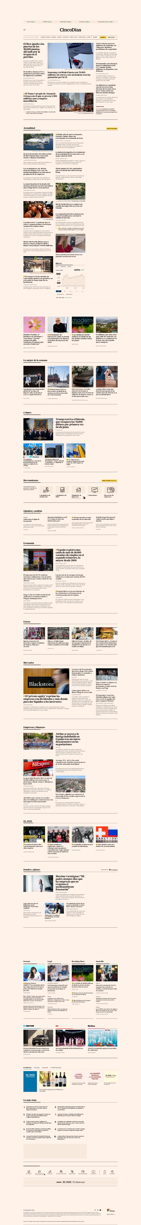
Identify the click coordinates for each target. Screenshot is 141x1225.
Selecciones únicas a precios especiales (93, 1083)
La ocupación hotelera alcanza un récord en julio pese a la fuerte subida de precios (70, 216)
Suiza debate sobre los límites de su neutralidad (105, 845)
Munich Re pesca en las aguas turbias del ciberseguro (81, 1001)
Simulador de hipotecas (76, 496)
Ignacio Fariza (59, 140)
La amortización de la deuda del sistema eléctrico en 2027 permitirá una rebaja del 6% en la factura (38, 186)
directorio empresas (82, 1173)
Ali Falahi (65, 140)
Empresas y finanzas (45, 37)
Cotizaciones (66, 37)
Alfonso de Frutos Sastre (102, 993)
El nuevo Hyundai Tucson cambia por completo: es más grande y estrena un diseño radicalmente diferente (36, 1050)
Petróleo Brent (63, 21)
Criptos (27, 412)
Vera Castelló (26, 910)
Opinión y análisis (32, 511)
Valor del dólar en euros (103, 21)
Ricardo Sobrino (27, 78)
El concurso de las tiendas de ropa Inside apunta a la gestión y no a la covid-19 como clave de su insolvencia (38, 279)
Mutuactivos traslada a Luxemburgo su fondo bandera (52, 917)
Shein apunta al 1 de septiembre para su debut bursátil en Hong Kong (69, 170)
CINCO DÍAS (25, 529)
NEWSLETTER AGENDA (112, 128)
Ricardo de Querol (76, 850)
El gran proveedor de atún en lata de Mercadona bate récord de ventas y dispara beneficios (37, 156)
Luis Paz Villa (51, 648)
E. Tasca (57, 430)
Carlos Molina (59, 220)
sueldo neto (50, 1173)
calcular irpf (29, 1173)
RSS (71, 1221)
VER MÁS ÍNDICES (69, 294)
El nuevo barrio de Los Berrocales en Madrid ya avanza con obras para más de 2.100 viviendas (58, 392)
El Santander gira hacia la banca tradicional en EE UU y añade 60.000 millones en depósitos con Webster (106, 67)
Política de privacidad (55, 1221)
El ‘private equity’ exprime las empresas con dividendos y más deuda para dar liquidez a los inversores (45, 699)
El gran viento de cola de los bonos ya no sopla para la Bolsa (82, 993)
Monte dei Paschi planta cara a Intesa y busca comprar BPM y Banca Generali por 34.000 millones (38, 243)
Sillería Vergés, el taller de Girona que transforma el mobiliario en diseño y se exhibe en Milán (82, 644)
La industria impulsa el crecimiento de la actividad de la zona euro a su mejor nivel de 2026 (70, 154)
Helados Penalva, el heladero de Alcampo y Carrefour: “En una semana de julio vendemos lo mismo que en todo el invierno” (33, 339)
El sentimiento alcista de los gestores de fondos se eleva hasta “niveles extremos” (75, 905)
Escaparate (45, 1067)
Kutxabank (113, 869)
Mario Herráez (26, 1054)
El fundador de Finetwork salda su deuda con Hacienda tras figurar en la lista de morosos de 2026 (58, 338)
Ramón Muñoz (51, 346)
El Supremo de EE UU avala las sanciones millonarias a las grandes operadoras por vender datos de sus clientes (37, 578)
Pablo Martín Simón (100, 73)
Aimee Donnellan (76, 1004)
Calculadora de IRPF (61, 496)
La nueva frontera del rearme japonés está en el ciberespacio (33, 846)
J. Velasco (50, 1014)
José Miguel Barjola (52, 1003)
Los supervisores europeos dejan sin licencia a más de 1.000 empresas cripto (75, 462)
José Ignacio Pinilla (60, 1052)
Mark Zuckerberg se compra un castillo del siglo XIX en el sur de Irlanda (69, 206)
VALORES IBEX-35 (60, 294)
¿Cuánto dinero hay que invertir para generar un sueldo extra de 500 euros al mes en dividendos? (106, 392)
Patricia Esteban (51, 993)
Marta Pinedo (75, 650)
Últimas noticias (82, 37)
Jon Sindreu (74, 996)
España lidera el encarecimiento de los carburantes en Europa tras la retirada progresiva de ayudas (70, 593)
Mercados (53, 37)
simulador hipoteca (39, 1173)
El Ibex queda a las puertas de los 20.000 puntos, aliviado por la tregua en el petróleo (33, 50)
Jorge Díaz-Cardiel (52, 530)
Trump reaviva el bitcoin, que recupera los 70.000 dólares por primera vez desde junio (70, 423)
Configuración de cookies (45, 1221)
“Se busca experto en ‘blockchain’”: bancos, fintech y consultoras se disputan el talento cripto (54, 462)
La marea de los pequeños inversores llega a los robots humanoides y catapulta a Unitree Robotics (82, 672)
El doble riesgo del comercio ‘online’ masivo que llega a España (105, 519)
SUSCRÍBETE (103, 37)
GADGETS (98, 1007)
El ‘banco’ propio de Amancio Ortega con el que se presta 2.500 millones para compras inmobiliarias (40, 97)
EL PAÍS (94, 37)
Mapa (68, 1221)
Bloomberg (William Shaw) (78, 400)
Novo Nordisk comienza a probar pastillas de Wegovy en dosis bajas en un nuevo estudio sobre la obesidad (38, 1130)
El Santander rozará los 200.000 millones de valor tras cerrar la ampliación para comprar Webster (105, 698)
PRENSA (49, 996)
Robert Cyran (75, 344)
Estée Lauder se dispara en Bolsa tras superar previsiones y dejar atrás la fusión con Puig (106, 685)
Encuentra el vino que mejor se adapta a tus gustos (78, 1083)
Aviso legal (30, 1221)
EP (56, 766)
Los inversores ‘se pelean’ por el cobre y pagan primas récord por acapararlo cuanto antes (37, 224)
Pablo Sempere (26, 600)
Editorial (25, 517)
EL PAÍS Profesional (56, 1067)
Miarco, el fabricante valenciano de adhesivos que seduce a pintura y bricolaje (58, 643)
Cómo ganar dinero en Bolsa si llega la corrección (82, 691)
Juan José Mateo (51, 857)
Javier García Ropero (28, 160)
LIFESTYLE (98, 996)
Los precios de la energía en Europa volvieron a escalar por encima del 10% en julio (70, 577)
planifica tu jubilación (61, 1173)
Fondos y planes (73, 37)
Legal (50, 961)
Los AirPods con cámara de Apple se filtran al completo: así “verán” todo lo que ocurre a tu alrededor (106, 1010)
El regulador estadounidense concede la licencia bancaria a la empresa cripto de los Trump (32, 462)
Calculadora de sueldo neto (44, 496)
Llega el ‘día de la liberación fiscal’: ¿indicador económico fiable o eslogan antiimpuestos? (37, 596)
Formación (37, 1067)
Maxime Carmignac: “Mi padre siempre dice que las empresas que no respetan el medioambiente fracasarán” (70, 883)
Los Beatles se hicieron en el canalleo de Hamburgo (82, 845)
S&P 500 (45, 21)
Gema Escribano (99, 703)
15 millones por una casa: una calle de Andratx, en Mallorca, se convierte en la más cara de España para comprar (106, 338)
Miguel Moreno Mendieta (61, 892)
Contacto (25, 1221)
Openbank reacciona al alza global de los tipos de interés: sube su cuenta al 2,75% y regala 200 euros (33, 392)
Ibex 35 (29, 21)
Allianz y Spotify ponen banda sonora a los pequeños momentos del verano (69, 255)
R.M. (48, 80)
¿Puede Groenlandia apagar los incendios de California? (102, 1049)
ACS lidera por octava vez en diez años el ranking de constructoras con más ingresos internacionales (38, 800)
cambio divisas (72, 1173)
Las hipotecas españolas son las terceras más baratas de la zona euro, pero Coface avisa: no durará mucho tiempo (106, 89)
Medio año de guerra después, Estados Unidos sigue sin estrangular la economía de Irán (69, 136)
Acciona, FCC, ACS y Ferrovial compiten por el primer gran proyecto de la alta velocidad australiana (70, 762)
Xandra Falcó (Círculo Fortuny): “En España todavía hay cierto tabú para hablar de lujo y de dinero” (34, 1007)
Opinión (88, 37)
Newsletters (74, 1221)
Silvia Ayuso (58, 581)
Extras (26, 621)
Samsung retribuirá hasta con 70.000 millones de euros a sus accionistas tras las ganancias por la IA (69, 75)
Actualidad (29, 128)
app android (112, 1173)
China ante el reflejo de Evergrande (31, 520)
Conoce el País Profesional (70, 1182)
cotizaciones (93, 1173)
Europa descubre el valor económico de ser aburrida (81, 518)
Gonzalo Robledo (27, 851)
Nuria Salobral (27, 228)
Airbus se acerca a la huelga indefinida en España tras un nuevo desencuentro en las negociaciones (68, 739)
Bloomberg (98, 690)
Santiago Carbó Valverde (78, 527)
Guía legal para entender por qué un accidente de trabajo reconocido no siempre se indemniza (58, 988)
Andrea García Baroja (28, 1002)
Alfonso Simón (26, 104)
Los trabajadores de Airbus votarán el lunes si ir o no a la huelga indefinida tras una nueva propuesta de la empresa (106, 111)
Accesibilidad (64, 1221)
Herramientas (30, 480)
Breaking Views (78, 961)
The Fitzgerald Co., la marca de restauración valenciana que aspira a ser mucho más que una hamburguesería (106, 644)
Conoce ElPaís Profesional (110, 481)
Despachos (50, 1007)
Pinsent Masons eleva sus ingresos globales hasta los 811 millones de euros (58, 1010)
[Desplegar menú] (24, 29)
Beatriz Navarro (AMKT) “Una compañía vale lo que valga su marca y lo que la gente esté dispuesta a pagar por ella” (34, 986)
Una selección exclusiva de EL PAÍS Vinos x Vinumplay (51, 1090)
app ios (104, 1173)
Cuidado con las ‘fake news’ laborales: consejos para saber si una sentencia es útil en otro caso (58, 1000)
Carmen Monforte (27, 190)
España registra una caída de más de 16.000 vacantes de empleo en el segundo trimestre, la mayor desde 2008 (70, 555)
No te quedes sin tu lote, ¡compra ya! (110, 1083)
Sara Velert (99, 850)
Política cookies (36, 1221)
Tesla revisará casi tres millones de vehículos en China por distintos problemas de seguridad (106, 46)
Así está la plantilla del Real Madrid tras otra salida (69, 1049)
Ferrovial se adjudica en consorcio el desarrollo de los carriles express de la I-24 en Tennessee (70, 796)
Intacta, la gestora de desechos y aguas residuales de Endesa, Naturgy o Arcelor (33, 644)
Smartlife (100, 961)
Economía (59, 37)
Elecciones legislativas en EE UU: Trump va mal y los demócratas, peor (57, 519)
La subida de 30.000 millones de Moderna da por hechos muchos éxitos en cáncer (82, 337)
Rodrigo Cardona (60, 158)
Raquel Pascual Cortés (61, 563)
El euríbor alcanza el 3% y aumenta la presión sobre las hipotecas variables (34, 74)
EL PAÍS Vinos (27, 1067)
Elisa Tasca (47, 466)
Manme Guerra (26, 992)
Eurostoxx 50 (82, 21)
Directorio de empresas (109, 496)
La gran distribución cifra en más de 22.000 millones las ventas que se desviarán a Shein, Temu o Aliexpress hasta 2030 (38, 781)
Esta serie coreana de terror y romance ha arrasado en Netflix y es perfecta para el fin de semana (106, 988)
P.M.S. (24, 398)
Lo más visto (29, 1100)
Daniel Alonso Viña (27, 347)
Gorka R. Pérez (99, 346)
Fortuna (26, 961)
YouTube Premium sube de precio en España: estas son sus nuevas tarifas (106, 1000)
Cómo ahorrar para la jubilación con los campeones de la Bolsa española (30, 906)
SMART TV (98, 983)
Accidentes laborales (53, 983)
